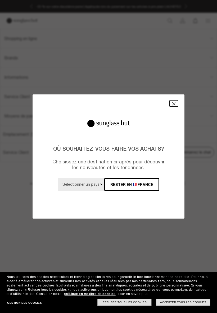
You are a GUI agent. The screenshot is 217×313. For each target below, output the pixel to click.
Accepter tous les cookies (183, 302)
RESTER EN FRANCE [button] (131, 184)
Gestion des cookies (24, 302)
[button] (174, 103)
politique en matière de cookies (90, 294)
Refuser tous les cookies (125, 302)
